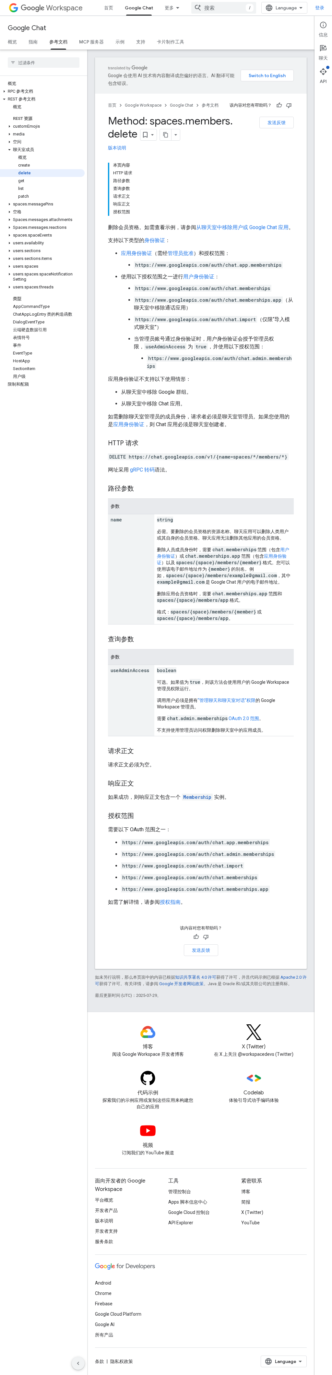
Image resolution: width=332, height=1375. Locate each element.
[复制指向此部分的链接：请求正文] (140, 751)
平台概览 (104, 1200)
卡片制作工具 (170, 42)
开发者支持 (106, 1231)
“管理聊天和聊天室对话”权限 (226, 700)
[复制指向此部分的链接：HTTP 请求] (144, 444)
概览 (12, 42)
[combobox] (223, 8)
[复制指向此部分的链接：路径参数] (140, 489)
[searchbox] (43, 62)
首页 (108, 8)
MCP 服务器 (91, 42)
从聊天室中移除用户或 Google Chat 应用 (242, 227)
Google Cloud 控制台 (189, 1212)
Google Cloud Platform (118, 1314)
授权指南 (170, 902)
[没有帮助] (289, 105)
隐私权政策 (121, 1361)
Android (103, 1283)
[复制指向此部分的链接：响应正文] (140, 784)
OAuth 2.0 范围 (244, 718)
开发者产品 (106, 1210)
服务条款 (104, 1241)
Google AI (104, 1324)
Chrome (103, 1293)
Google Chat (139, 8)
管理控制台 (179, 1191)
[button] (42, 91)
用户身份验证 (198, 277)
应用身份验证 (136, 253)
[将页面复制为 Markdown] (166, 134)
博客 (245, 1191)
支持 (140, 42)
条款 (99, 1361)
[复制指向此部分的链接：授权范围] (140, 816)
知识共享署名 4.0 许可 (195, 977)
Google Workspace (143, 105)
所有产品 (104, 1334)
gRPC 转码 (142, 470)
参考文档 (58, 42)
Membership (197, 797)
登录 (319, 7)
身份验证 (154, 240)
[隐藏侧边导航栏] (78, 1363)
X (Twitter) (252, 1212)
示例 (119, 42)
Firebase (104, 1303)
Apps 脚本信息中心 (187, 1202)
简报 (245, 1202)
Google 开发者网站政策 (181, 983)
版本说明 (117, 147)
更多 (169, 8)
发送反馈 (276, 122)
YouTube (250, 1222)
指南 (33, 42)
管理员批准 (181, 253)
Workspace (64, 8)
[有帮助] (279, 105)
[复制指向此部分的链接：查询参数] (140, 640)
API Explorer (180, 1222)
